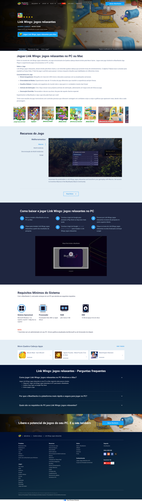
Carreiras (78, 451)
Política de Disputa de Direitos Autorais (37, 494)
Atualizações (107, 445)
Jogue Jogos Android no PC (83, 460)
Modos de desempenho (54, 465)
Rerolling (51, 463)
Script (50, 469)
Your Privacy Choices (73, 500)
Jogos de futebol (22, 486)
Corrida (20, 476)
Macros (51, 455)
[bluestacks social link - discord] (105, 454)
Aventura (20, 470)
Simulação (21, 480)
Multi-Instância (52, 451)
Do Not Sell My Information (60, 494)
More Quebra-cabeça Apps (30, 346)
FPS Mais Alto (52, 471)
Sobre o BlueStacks (81, 445)
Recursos (35, 3)
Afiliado (71, 3)
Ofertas (20, 453)
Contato (78, 449)
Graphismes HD (53, 473)
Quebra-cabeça (24, 26)
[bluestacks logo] (23, 3)
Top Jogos (21, 466)
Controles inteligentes (54, 461)
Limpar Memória (53, 467)
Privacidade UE (50, 494)
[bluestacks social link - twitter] (115, 454)
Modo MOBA (52, 449)
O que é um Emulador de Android (84, 462)
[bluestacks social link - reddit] (108, 454)
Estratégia (21, 484)
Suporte (79, 3)
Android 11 (21, 455)
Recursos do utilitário (54, 475)
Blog (52, 3)
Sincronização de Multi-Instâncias (57, 453)
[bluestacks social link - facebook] (112, 454)
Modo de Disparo (53, 447)
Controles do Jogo (53, 445)
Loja (61, 3)
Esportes (20, 482)
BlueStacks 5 (21, 447)
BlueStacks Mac (22, 445)
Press (77, 453)
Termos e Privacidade (23, 494)
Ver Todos (120, 346)
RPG (19, 478)
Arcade (20, 472)
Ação (19, 468)
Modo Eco (51, 457)
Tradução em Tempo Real (55, 459)
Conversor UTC (52, 477)
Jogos (44, 3)
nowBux (20, 449)
